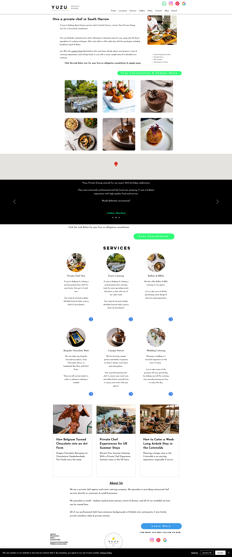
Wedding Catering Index (58, 544)
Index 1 (52, 537)
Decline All (206, 552)
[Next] (217, 202)
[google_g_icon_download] (184, 3)
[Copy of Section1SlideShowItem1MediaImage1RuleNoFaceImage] (116, 217)
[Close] (228, 553)
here (86, 505)
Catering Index (55, 539)
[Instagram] (170, 3)
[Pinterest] (177, 3)
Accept (220, 552)
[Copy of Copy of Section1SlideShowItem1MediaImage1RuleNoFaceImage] (119, 217)
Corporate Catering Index (59, 542)
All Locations (54, 536)
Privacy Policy (106, 552)
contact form (76, 51)
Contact (53, 534)
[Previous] (14, 202)
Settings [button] (194, 552)
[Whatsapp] (164, 3)
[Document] (91, 319)
